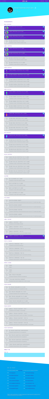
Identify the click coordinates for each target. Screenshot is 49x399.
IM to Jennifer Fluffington (14, 380)
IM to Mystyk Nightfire (13, 385)
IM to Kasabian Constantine (14, 383)
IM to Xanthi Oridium (29, 380)
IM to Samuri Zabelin (29, 375)
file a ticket (20, 370)
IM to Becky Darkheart (13, 375)
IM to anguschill (12, 372)
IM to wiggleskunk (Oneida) (31, 385)
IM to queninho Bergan (30, 372)
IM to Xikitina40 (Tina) (30, 383)
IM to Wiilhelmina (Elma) (30, 388)
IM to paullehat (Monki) (13, 388)
